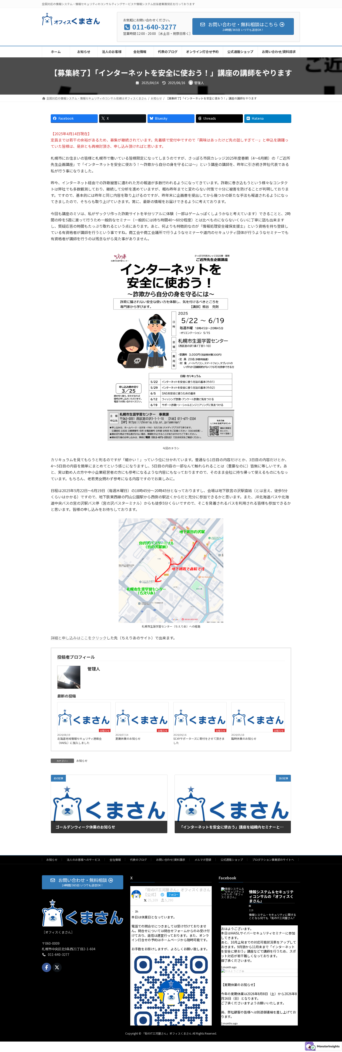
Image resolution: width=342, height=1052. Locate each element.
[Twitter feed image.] (171, 992)
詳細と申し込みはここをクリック (79, 638)
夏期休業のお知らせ (128, 738)
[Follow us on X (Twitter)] (57, 967)
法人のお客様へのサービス (83, 859)
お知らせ (104, 730)
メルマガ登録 (202, 859)
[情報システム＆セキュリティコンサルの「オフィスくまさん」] (232, 892)
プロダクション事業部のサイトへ (273, 859)
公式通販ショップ (232, 859)
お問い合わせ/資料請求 (170, 859)
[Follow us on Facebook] (46, 967)
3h (137, 911)
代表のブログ (138, 859)
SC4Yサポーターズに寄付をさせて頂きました (199, 740)
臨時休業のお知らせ (243, 738)
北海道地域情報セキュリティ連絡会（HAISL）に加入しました (79, 740)
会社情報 (115, 859)
